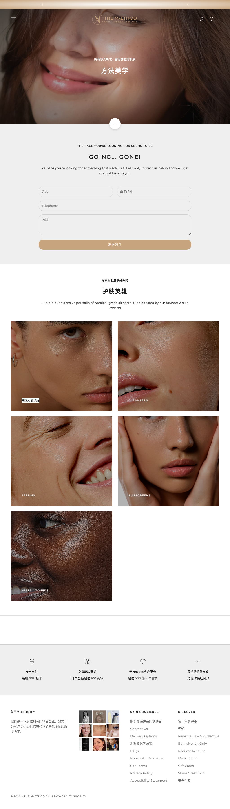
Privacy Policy (141, 773)
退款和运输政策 (141, 744)
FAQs (134, 751)
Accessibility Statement (148, 781)
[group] (115, 66)
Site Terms (138, 766)
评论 (181, 729)
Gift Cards (186, 766)
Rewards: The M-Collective (198, 736)
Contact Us (139, 729)
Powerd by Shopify (70, 796)
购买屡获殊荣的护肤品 (146, 721)
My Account (187, 758)
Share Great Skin (191, 773)
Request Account (191, 751)
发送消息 (115, 244)
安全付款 (184, 781)
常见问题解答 (187, 721)
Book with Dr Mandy (146, 758)
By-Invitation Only (192, 744)
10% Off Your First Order (115, 4)
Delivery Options (143, 736)
